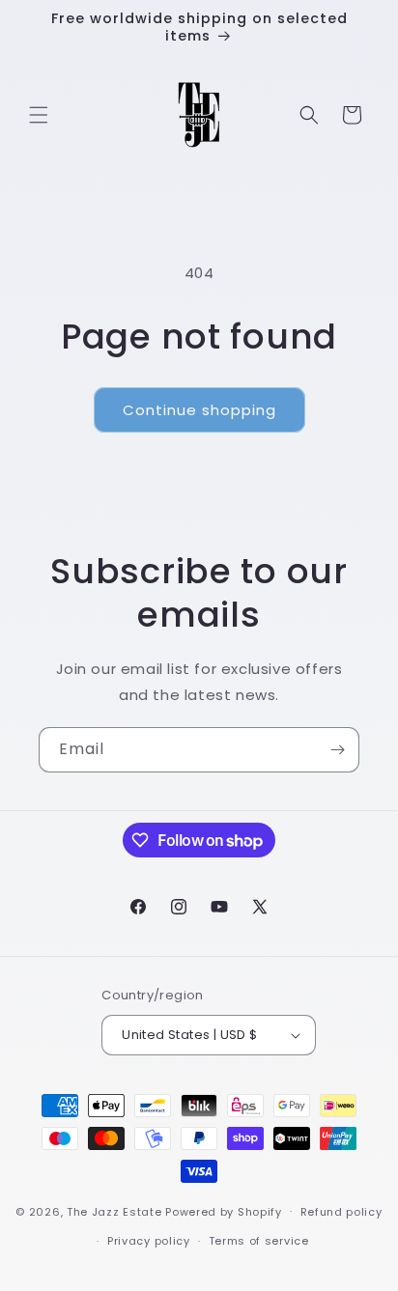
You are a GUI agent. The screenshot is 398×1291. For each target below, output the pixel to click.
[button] (38, 115)
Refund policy (341, 1212)
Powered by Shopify (223, 1211)
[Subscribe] (337, 749)
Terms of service (259, 1241)
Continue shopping (199, 410)
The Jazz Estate (114, 1211)
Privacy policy (148, 1241)
